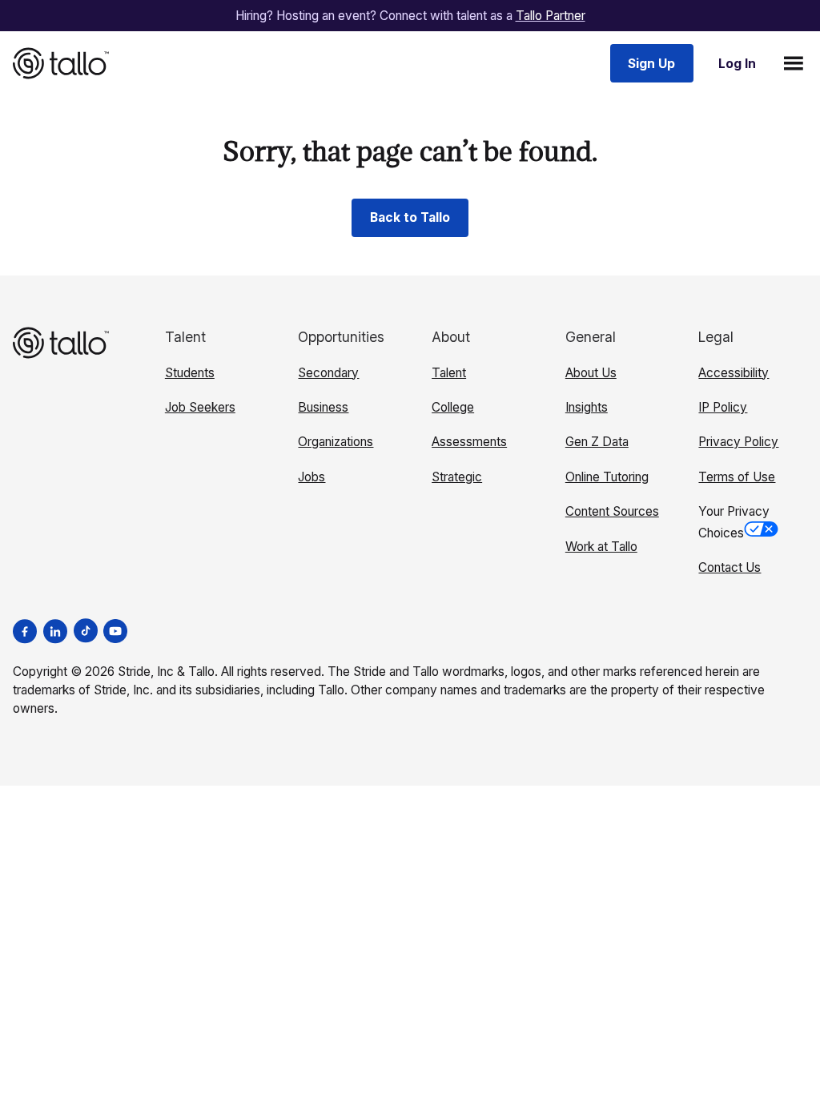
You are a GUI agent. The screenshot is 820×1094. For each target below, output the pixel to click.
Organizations (335, 441)
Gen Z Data (597, 441)
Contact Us (729, 567)
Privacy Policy (738, 441)
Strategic (457, 477)
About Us (591, 372)
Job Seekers (200, 407)
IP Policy (722, 407)
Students (190, 372)
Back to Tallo (410, 217)
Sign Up (651, 63)
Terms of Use (736, 477)
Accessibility (733, 372)
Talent (449, 372)
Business (323, 407)
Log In (737, 63)
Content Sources (612, 511)
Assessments (469, 441)
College (453, 407)
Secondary (328, 372)
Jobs (311, 477)
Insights (586, 407)
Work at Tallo (601, 546)
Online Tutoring (607, 477)
